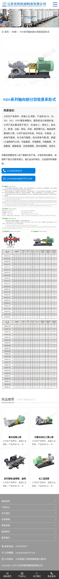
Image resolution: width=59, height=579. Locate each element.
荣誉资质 (6, 525)
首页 (6, 32)
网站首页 (6, 501)
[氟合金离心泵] (15, 420)
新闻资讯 (6, 532)
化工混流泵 (44, 479)
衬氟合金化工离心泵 (44, 437)
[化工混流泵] (44, 462)
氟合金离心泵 (15, 437)
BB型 (14, 32)
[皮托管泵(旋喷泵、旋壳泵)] (15, 462)
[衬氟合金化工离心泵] (44, 420)
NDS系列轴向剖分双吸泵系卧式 (34, 32)
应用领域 (6, 519)
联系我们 (6, 538)
